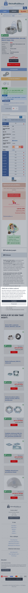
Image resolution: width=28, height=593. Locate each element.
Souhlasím (14, 301)
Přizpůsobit (14, 304)
